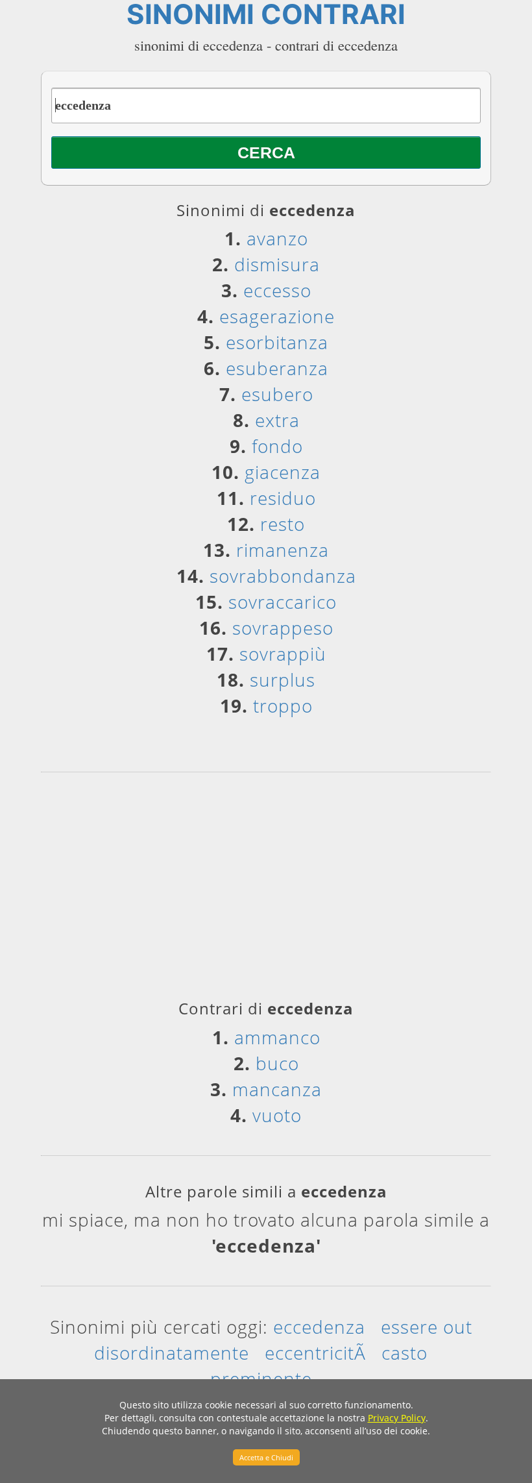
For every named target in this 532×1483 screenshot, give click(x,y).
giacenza (282, 472)
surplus (282, 679)
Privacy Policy (397, 1418)
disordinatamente (171, 1352)
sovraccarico (282, 601)
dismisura (277, 264)
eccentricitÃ (315, 1352)
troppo (283, 705)
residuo (283, 497)
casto (404, 1352)
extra (277, 420)
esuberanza (277, 368)
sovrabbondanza (283, 575)
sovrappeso (282, 627)
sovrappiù (282, 653)
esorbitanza (277, 342)
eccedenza (319, 1326)
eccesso (277, 290)
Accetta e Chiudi (266, 1457)
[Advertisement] (266, 890)
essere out (426, 1326)
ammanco (277, 1037)
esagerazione (277, 316)
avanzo (277, 238)
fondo (277, 446)
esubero (277, 394)
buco (277, 1063)
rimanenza (282, 549)
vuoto (277, 1115)
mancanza (277, 1089)
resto (282, 523)
